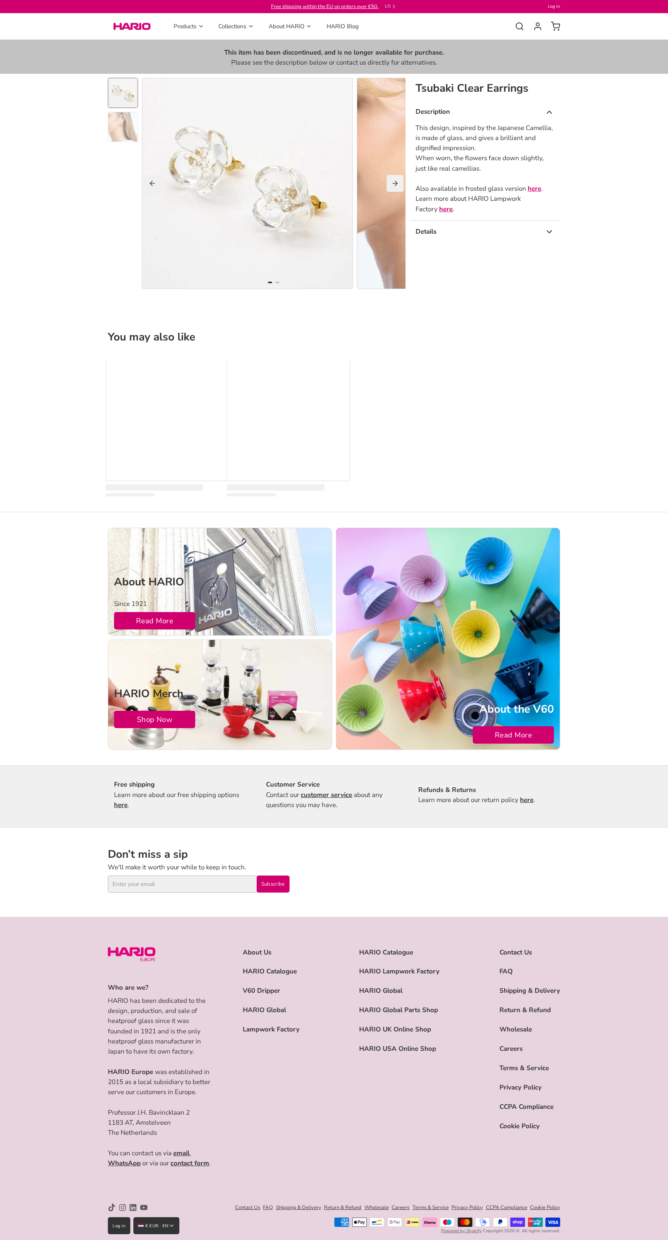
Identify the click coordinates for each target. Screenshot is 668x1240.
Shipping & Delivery (529, 990)
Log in (554, 6)
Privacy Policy (520, 1087)
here (534, 188)
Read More (154, 621)
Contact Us (515, 952)
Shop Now (155, 720)
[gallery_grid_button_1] (277, 282)
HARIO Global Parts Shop (398, 1010)
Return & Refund (525, 1010)
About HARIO (287, 26)
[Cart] (552, 26)
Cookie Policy (519, 1126)
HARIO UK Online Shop (395, 1029)
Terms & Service (524, 1068)
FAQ (506, 971)
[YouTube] (144, 1207)
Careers (511, 1048)
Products (185, 26)
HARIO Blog (343, 26)
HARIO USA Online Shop (397, 1048)
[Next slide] (395, 183)
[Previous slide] (152, 183)
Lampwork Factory (271, 1029)
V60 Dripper (261, 990)
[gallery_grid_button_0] (270, 282)
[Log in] (534, 26)
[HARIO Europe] (132, 26)
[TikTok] (112, 1207)
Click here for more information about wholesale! (324, 6)
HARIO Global (264, 1010)
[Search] (516, 26)
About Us (257, 952)
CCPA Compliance (526, 1106)
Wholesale (515, 1029)
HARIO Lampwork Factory (399, 971)
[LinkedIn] (133, 1207)
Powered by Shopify (461, 1231)
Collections (232, 26)
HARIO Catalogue (270, 971)
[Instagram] (122, 1207)
